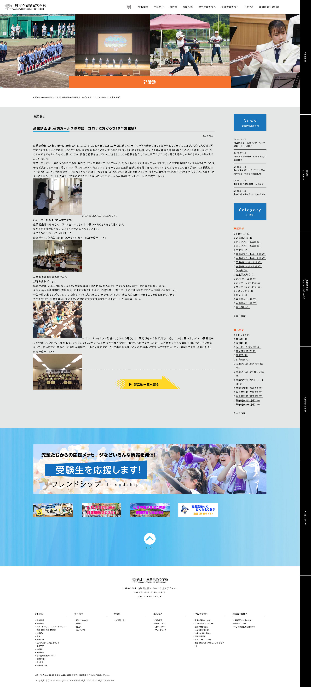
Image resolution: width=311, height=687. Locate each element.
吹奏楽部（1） (243, 359)
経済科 (78, 626)
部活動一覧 (120, 620)
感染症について (240, 623)
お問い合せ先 (42, 665)
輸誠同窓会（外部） (269, 6)
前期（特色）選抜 (201, 626)
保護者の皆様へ (240, 613)
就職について (160, 623)
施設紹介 (40, 633)
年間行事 (40, 652)
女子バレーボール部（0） (249, 266)
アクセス (249, 6)
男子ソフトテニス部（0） (248, 241)
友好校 (39, 649)
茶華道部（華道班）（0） (248, 404)
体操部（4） (242, 270)
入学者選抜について (202, 620)
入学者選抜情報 (305, 404)
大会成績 (241, 315)
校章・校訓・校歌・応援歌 (46, 630)
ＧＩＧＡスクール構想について (48, 642)
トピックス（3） (243, 335)
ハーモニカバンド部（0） (248, 347)
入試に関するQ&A (202, 630)
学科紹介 (78, 613)
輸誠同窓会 (41, 658)
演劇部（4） (242, 343)
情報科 (78, 623)
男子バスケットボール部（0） (251, 254)
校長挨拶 (40, 623)
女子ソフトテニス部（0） (248, 246)
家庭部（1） (242, 355)
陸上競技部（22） (245, 274)
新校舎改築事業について (46, 655)
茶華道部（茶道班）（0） (248, 400)
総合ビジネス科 (82, 620)
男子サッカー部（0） (246, 299)
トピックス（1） (243, 233)
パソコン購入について (203, 639)
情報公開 (40, 639)
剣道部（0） (242, 295)
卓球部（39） (242, 250)
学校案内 (39, 613)
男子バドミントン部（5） (248, 282)
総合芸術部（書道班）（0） (249, 396)
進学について (160, 626)
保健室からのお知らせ (243, 620)
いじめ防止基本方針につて (244, 626)
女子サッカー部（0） (246, 303)
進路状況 (158, 620)
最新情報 (40, 620)
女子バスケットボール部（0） (251, 258)
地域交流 (40, 646)
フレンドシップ (160, 630)
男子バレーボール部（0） (249, 262)
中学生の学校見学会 (203, 633)
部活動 (173, 6)
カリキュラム (80, 630)
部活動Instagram (305, 175)
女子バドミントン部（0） (248, 286)
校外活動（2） (243, 307)
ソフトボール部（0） (246, 278)
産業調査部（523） (246, 351)
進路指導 (158, 613)
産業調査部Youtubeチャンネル (305, 289)
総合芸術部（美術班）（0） (249, 392)
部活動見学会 (200, 636)
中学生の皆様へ (200, 613)
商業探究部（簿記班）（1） (249, 388)
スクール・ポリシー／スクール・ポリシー (52, 626)
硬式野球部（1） (244, 237)
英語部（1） (242, 339)
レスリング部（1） (245, 290)
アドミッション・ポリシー (204, 623)
